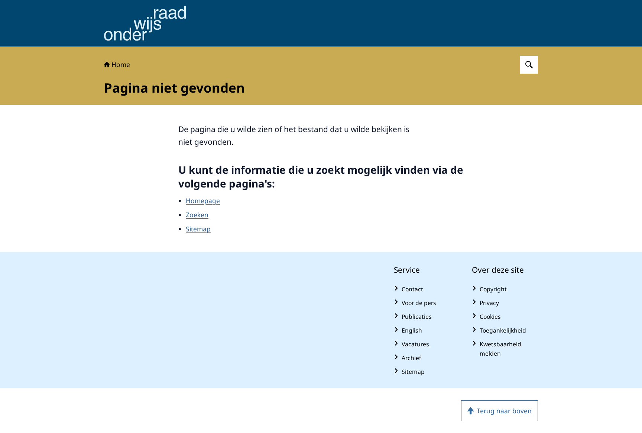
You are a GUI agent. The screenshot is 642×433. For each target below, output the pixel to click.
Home (120, 64)
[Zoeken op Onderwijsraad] (529, 65)
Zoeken (197, 214)
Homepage (203, 200)
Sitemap (198, 228)
